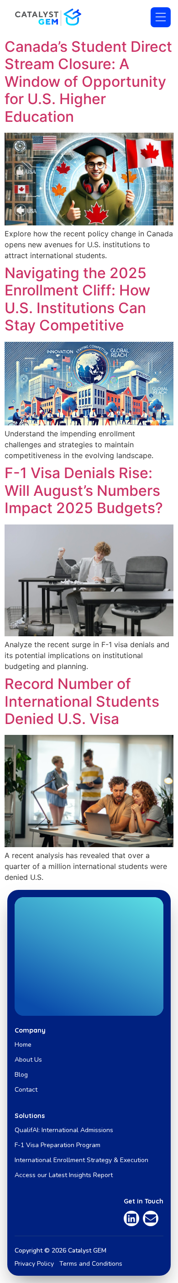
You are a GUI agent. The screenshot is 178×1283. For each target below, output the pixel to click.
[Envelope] (150, 1218)
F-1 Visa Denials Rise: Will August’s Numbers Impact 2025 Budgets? (84, 490)
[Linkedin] (131, 1218)
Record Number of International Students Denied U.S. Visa (82, 701)
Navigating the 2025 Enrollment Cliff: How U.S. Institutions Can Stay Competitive (77, 299)
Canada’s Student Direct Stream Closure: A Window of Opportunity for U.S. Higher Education (88, 81)
